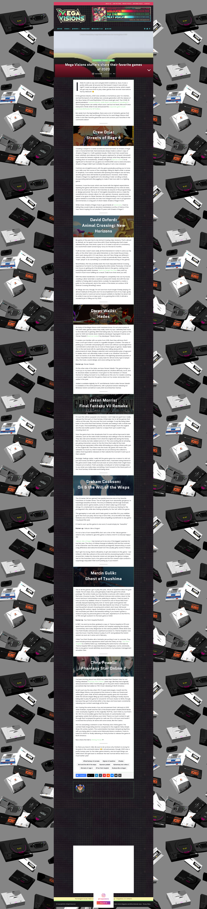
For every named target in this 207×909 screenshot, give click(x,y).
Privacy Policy (146, 904)
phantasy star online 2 (121, 765)
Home (83, 34)
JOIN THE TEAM (117, 3)
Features (105, 60)
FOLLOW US (103, 903)
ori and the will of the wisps (87, 765)
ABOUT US (108, 3)
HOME (60, 29)
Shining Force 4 (96, 740)
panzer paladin (105, 765)
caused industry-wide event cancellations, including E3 (108, 102)
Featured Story (90, 34)
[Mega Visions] (70, 16)
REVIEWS (75, 29)
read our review (117, 160)
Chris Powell (98, 73)
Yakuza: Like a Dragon (83, 541)
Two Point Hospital (103, 768)
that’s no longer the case (108, 270)
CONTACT (147, 3)
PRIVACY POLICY (127, 3)
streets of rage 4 (87, 768)
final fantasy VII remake (91, 761)
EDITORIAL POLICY (138, 3)
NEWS (67, 29)
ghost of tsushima (109, 761)
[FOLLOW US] (103, 896)
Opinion (112, 60)
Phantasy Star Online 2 (96, 682)
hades (121, 761)
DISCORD (108, 29)
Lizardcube (118, 205)
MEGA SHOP (86, 29)
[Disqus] (103, 822)
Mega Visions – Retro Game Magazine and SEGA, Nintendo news (124, 904)
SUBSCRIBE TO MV (98, 29)
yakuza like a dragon (119, 768)
